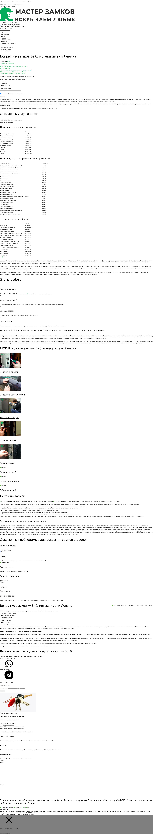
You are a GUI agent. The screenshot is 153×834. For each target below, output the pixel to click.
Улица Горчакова (6, 778)
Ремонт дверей (40, 749)
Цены (3, 36)
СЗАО (119, 767)
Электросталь (44, 795)
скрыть (9, 61)
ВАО (3, 767)
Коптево (81, 778)
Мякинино (43, 776)
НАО (3, 765)
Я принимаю (13, 93)
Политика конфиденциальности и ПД (14, 814)
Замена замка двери (5, 749)
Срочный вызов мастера (6, 47)
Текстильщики (45, 782)
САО (80, 765)
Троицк (81, 767)
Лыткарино (44, 789)
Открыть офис (33, 740)
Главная (4, 32)
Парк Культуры (83, 780)
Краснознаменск (6, 793)
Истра (4, 791)
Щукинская (5, 780)
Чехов (119, 787)
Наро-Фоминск (83, 789)
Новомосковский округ (47, 771)
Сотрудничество (6, 39)
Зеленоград (44, 769)
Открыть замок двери (6, 740)
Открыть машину (16, 740)
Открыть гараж (25, 740)
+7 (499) (5, 30)
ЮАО (3, 769)
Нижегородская (122, 782)
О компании (5, 34)
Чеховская (5, 776)
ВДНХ (119, 778)
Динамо (43, 774)
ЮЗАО (42, 765)
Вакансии (4, 41)
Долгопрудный (6, 795)
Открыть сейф (50, 740)
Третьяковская (6, 782)
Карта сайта (27, 814)
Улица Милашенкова (46, 778)
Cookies (2, 814)
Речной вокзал (121, 780)
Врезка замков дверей (30, 749)
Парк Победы (82, 776)
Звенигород (5, 787)
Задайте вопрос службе (6, 682)
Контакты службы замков (9, 43)
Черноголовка (121, 795)
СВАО (3, 771)
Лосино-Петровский (84, 791)
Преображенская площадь (86, 774)
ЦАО (42, 767)
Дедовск (4, 789)
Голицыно (43, 787)
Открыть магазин (41, 740)
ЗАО (119, 769)
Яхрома (43, 791)
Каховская (5, 774)
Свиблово (120, 774)
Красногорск (44, 793)
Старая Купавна (83, 793)
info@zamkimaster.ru (8, 725)
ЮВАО (119, 765)
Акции (4, 38)
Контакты (28, 758)
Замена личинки (56, 749)
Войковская (44, 780)
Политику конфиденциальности (16, 93)
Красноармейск (122, 789)
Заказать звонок (4, 809)
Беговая (120, 776)
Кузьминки (82, 782)
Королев (120, 791)
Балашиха (120, 793)
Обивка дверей (48, 749)
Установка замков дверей (17, 749)
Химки (81, 787)
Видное (81, 795)
